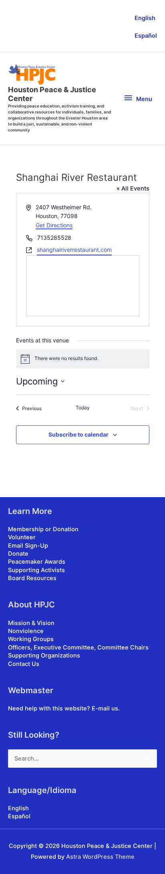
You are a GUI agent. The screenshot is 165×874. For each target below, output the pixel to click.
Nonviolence (26, 631)
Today (83, 408)
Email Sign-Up (28, 545)
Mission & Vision (31, 623)
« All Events (133, 188)
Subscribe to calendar (78, 434)
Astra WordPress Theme (100, 856)
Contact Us (23, 664)
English (145, 18)
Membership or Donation (43, 529)
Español (146, 35)
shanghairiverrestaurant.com (74, 249)
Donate (18, 553)
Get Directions (54, 225)
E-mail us (105, 708)
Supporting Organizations (44, 655)
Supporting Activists (36, 570)
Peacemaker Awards (36, 561)
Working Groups (31, 639)
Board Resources (32, 578)
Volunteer (22, 537)
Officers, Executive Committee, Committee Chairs (78, 647)
